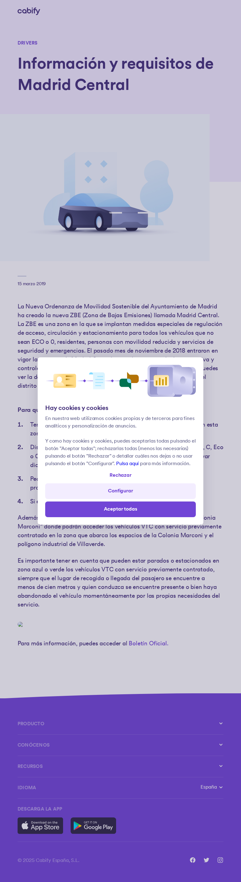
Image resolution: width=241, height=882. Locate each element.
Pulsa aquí (127, 463)
